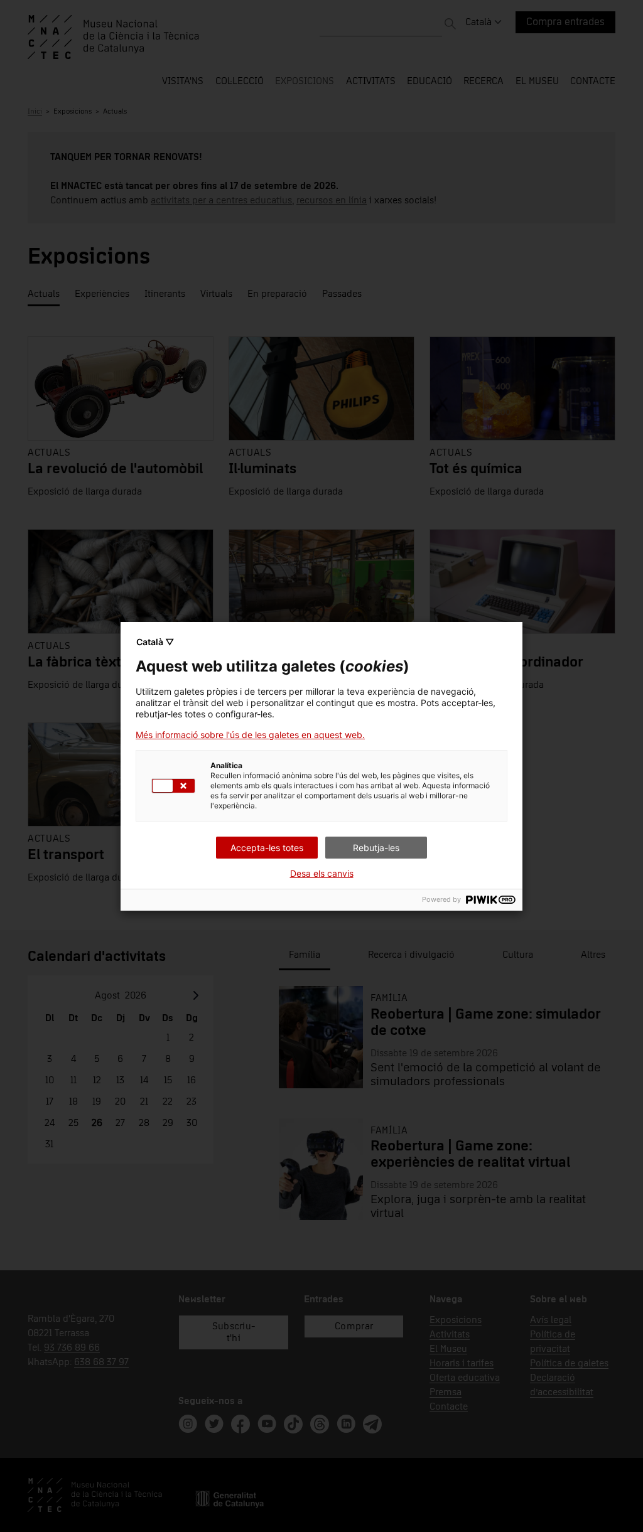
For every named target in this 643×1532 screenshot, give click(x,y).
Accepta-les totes (266, 847)
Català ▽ (155, 641)
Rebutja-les (376, 847)
